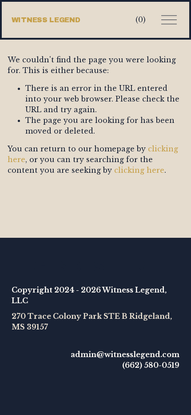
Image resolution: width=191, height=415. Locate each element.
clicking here (139, 170)
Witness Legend (46, 20)
